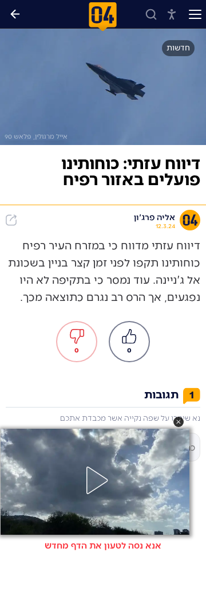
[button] (178, 422)
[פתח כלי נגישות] (171, 14)
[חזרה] (15, 14)
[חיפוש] (151, 14)
